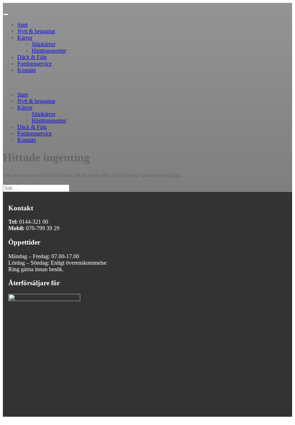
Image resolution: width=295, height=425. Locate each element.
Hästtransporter (49, 51)
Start (22, 25)
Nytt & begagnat (36, 31)
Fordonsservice (34, 64)
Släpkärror (43, 44)
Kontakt (26, 70)
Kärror (24, 38)
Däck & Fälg (32, 57)
